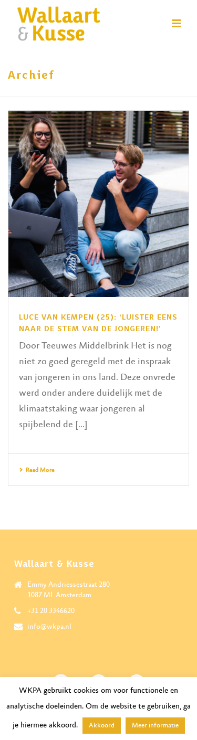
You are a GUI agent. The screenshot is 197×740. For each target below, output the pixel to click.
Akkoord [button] (102, 726)
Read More (40, 470)
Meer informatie (155, 726)
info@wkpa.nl (49, 626)
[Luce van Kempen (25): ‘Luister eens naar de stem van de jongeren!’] (98, 204)
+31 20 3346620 (51, 611)
